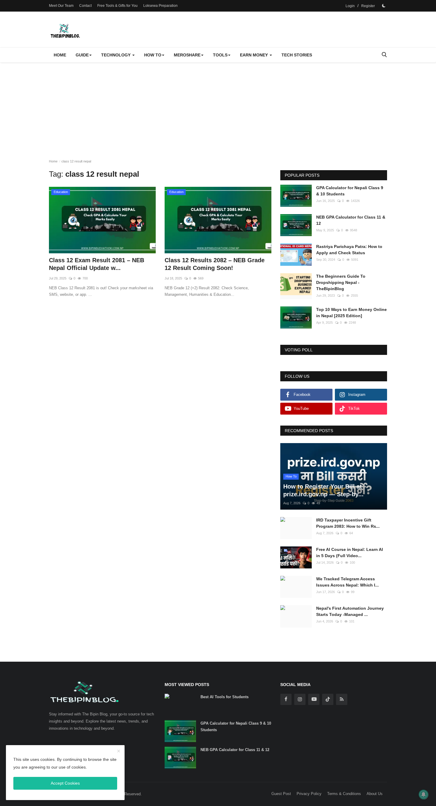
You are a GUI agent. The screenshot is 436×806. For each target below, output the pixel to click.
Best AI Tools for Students (225, 697)
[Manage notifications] (423, 794)
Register (368, 6)
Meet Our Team (61, 6)
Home (60, 55)
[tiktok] (327, 699)
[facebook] (286, 699)
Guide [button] (82, 55)
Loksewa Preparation (160, 6)
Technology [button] (116, 55)
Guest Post (281, 793)
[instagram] (299, 699)
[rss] (341, 699)
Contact (85, 6)
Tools (220, 55)
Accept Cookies (65, 783)
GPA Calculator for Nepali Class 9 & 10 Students (349, 190)
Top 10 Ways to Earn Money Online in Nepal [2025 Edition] (351, 312)
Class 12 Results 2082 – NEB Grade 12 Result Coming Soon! (215, 264)
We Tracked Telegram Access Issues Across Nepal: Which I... (347, 581)
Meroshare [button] (187, 55)
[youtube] (313, 699)
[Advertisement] (218, 106)
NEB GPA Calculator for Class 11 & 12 (350, 220)
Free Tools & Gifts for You (117, 6)
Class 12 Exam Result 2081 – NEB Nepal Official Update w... (96, 264)
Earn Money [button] (254, 55)
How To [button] (152, 55)
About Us (375, 793)
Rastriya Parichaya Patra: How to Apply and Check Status (349, 249)
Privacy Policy (309, 793)
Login (350, 6)
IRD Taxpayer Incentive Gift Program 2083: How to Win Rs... (348, 523)
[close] (119, 751)
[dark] (384, 5)
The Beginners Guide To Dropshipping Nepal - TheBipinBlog (340, 282)
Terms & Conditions (344, 793)
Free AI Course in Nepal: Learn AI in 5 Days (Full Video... (349, 552)
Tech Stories (296, 55)
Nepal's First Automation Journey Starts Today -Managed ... (350, 611)
